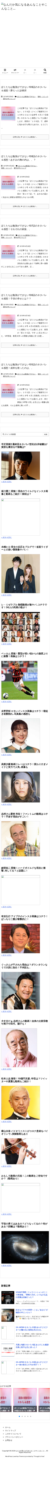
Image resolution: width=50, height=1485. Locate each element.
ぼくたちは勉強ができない (26, 97)
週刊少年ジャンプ (9, 99)
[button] (5, 1400)
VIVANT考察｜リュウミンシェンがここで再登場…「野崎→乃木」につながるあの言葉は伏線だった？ (32, 1294)
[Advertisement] (25, 41)
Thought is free (39, 1456)
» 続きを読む (6, 481)
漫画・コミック (43, 97)
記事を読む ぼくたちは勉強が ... (25, 137)
